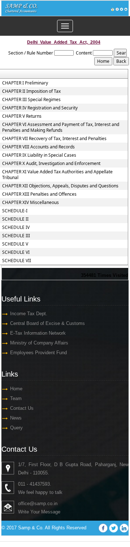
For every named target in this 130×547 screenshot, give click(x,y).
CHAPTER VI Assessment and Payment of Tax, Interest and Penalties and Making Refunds (60, 127)
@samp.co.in (43, 503)
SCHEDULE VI (16, 252)
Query (16, 427)
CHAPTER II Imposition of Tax (31, 91)
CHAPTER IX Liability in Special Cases (39, 155)
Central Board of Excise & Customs (47, 323)
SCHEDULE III (16, 236)
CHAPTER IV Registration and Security (40, 108)
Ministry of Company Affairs (39, 343)
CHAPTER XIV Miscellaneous (30, 202)
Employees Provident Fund (38, 352)
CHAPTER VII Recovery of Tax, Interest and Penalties (54, 139)
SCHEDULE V (15, 244)
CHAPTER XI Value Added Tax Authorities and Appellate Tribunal (57, 175)
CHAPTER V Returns (22, 116)
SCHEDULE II (15, 219)
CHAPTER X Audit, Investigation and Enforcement (51, 163)
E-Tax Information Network (38, 333)
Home (16, 388)
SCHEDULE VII (16, 261)
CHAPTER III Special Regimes (31, 100)
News (16, 418)
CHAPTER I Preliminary (25, 83)
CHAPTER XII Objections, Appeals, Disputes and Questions (60, 186)
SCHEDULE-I (14, 211)
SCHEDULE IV (16, 227)
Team (16, 398)
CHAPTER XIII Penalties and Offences (39, 194)
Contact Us (22, 408)
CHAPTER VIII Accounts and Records (38, 147)
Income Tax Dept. (28, 313)
